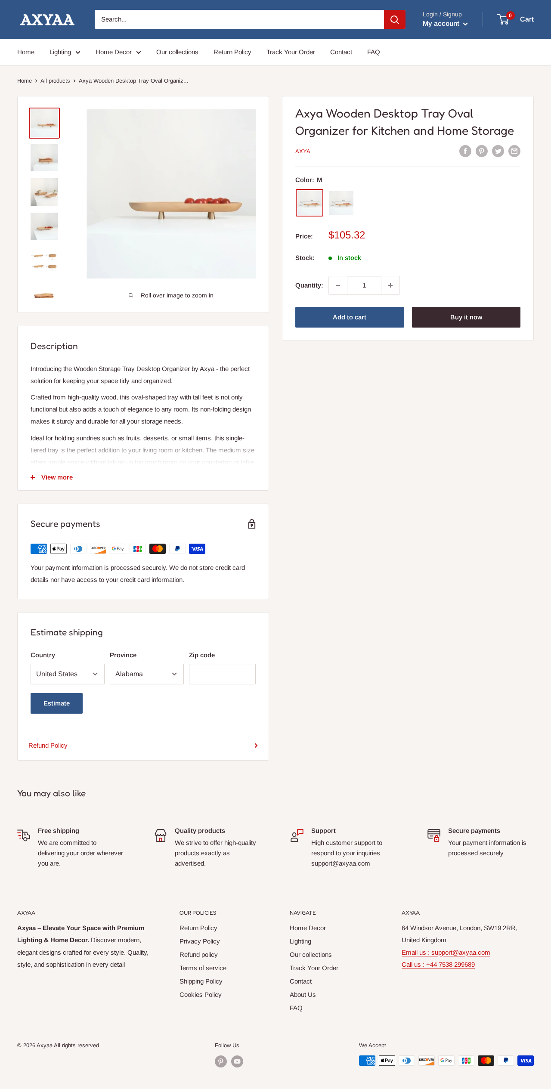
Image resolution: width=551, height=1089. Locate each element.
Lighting (60, 52)
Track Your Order (290, 52)
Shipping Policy (201, 981)
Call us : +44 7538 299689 (438, 964)
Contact (341, 52)
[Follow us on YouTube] (237, 1061)
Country (43, 655)
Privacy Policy (200, 941)
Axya (302, 151)
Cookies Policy (201, 994)
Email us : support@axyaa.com (446, 952)
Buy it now (466, 317)
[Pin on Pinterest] (482, 151)
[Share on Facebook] (465, 151)
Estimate (56, 703)
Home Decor (114, 52)
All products (55, 80)
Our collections (177, 52)
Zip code (202, 655)
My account (442, 23)
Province (123, 655)
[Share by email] (514, 151)
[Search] (395, 19)
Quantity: (309, 285)
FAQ (373, 52)
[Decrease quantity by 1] (338, 285)
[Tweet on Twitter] (498, 151)
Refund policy (199, 954)
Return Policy (232, 52)
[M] (309, 203)
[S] (341, 203)
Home (25, 52)
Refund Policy (48, 745)
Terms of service (203, 967)
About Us (303, 994)
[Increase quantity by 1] (390, 285)
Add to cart (349, 317)
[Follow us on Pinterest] (221, 1061)
